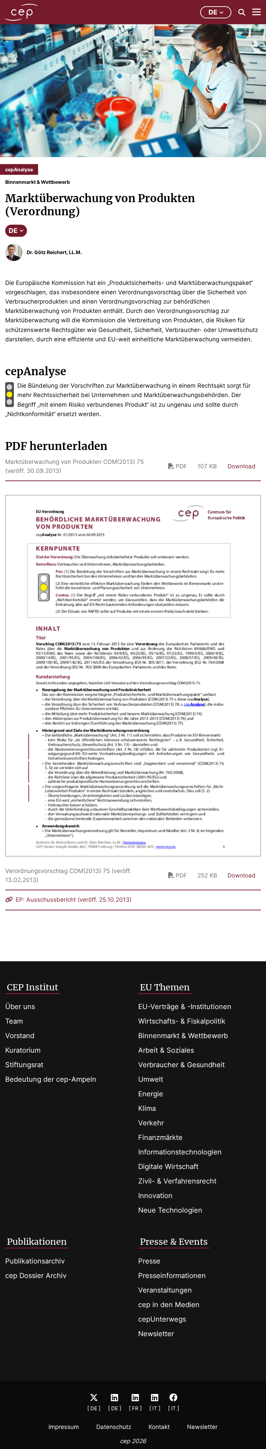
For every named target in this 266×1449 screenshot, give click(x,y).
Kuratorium (23, 1050)
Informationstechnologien (180, 1152)
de (213, 12)
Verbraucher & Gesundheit (181, 1065)
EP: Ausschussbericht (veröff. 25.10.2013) (73, 899)
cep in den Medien (169, 1304)
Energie (150, 1094)
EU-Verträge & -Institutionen (184, 1006)
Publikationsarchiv (35, 1261)
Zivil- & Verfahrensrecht (177, 1181)
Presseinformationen (172, 1275)
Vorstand (19, 1036)
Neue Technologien (170, 1210)
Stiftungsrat (24, 1065)
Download (242, 466)
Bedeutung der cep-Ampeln (50, 1079)
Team (14, 1021)
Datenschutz (113, 1426)
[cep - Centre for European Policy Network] (21, 12)
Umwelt (150, 1079)
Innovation (155, 1195)
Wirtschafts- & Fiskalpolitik (181, 1021)
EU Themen (165, 987)
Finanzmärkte (160, 1137)
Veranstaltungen (165, 1290)
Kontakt (159, 1426)
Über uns (20, 1006)
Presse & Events (174, 1241)
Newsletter (156, 1334)
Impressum (63, 1426)
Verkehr (151, 1123)
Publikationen (37, 1241)
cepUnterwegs (162, 1319)
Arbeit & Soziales (166, 1050)
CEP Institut (32, 987)
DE (13, 231)
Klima (147, 1108)
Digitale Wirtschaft (168, 1166)
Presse (149, 1261)
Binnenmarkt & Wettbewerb (183, 1036)
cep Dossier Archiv (35, 1275)
